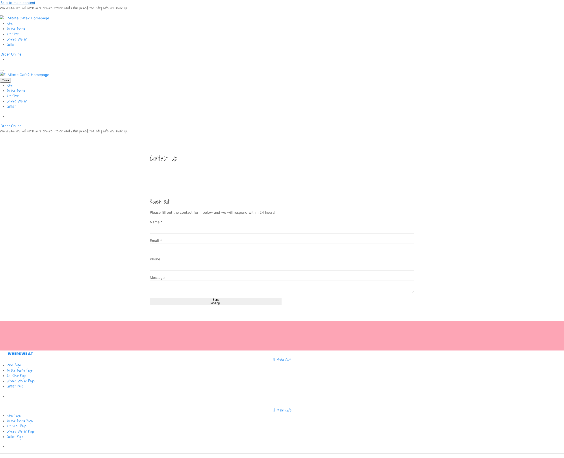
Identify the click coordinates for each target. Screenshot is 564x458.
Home (10, 23)
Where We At (17, 39)
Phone (155, 259)
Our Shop (13, 34)
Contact (11, 44)
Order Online (10, 54)
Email (156, 240)
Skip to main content (17, 2)
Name (156, 222)
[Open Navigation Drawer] (2, 70)
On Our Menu (16, 29)
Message (157, 277)
